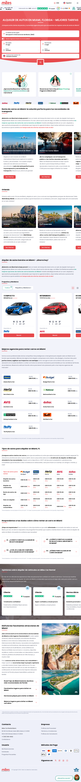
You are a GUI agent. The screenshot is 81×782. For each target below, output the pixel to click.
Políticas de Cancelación (49, 734)
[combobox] (42, 34)
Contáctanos (6, 739)
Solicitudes (5, 752)
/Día (25, 480)
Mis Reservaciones (8, 749)
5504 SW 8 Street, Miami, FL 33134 (12, 734)
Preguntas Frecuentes (9, 754)
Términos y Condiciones (49, 731)
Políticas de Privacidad (48, 728)
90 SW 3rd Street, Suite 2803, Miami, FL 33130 (16, 731)
